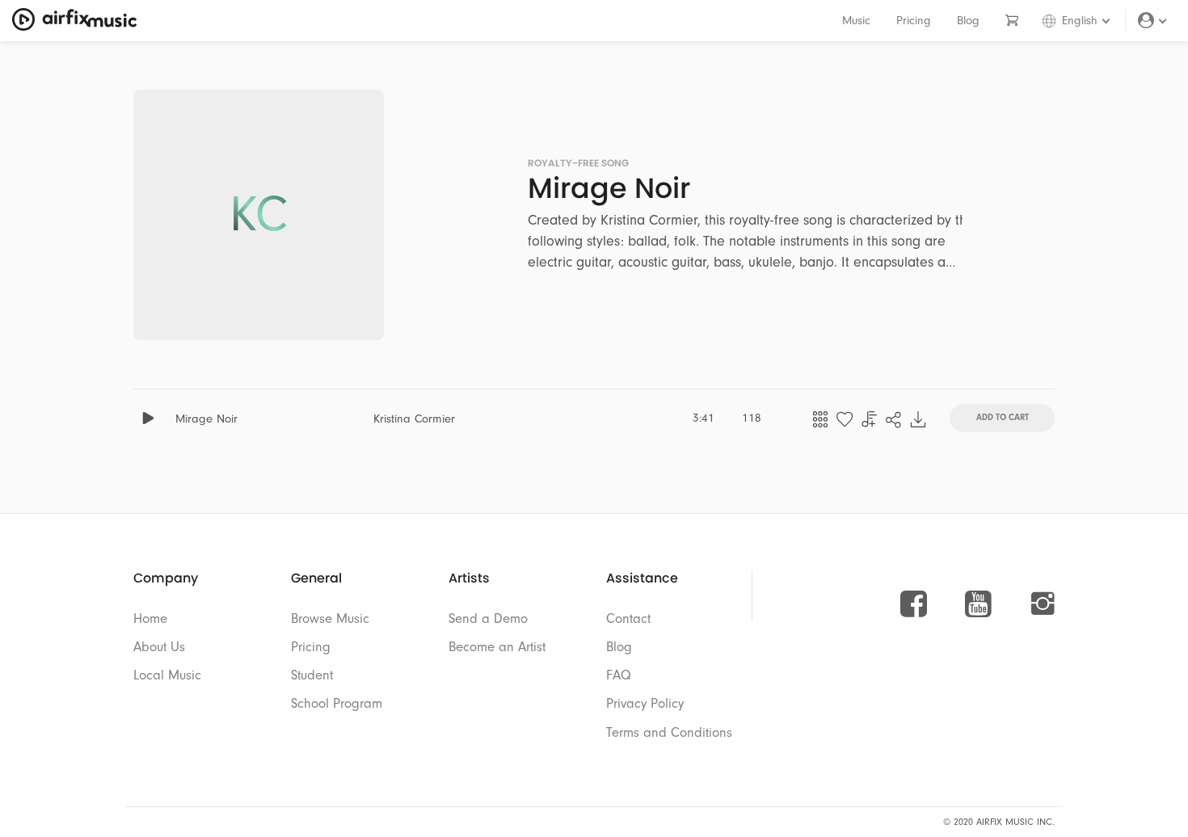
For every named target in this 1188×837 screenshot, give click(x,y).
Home (150, 618)
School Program (336, 703)
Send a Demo (488, 618)
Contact (628, 618)
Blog (968, 20)
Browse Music (330, 618)
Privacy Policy (645, 703)
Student (312, 675)
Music (856, 20)
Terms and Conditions (669, 732)
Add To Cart (1002, 416)
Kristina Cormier (414, 419)
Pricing (913, 20)
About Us (159, 646)
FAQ (618, 675)
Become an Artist (497, 646)
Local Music (167, 675)
